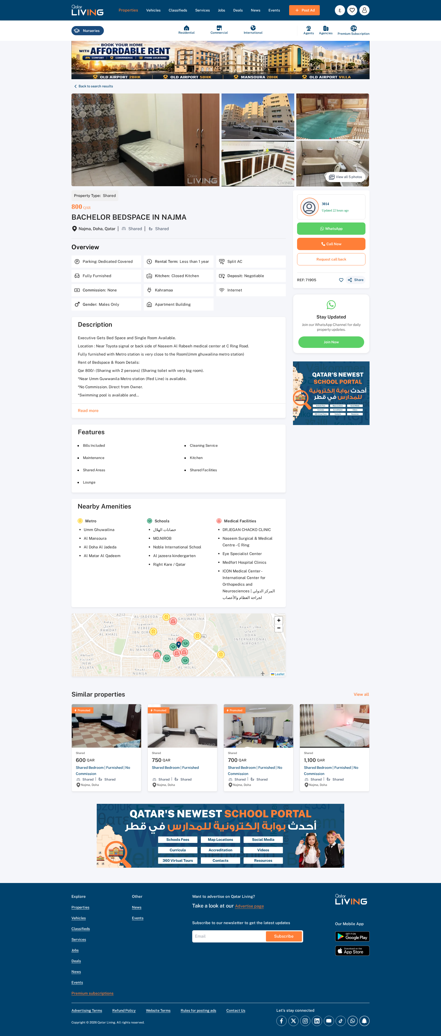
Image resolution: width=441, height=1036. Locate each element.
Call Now (333, 244)
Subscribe (283, 936)
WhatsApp (333, 229)
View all (361, 694)
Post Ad (308, 10)
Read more (88, 410)
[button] (87, 10)
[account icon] (364, 10)
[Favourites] (352, 10)
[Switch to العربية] (340, 10)
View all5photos (349, 177)
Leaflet (279, 674)
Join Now (331, 342)
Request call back (331, 259)
